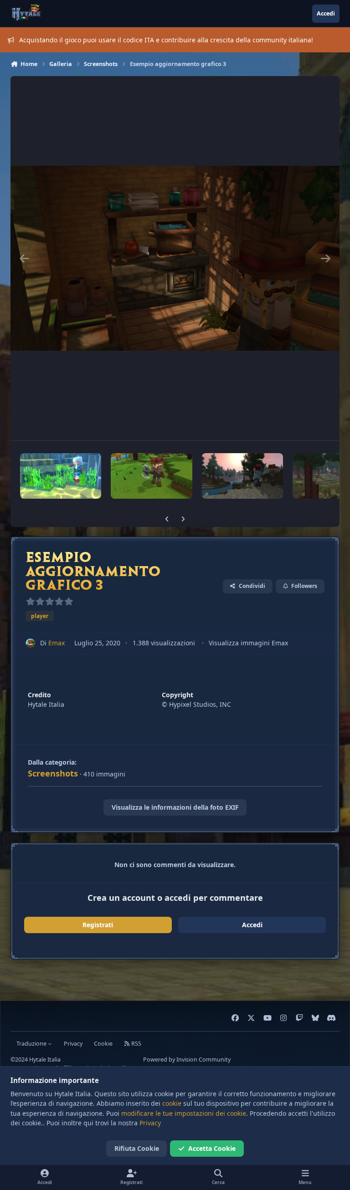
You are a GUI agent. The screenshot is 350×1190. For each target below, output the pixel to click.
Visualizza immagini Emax (248, 642)
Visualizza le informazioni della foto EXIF (175, 807)
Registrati (97, 924)
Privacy (73, 1043)
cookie (171, 1103)
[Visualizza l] (60, 476)
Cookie (103, 1043)
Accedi (252, 924)
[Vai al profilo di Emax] (30, 643)
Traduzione (32, 1043)
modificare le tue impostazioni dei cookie (183, 1113)
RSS (135, 1043)
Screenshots (53, 773)
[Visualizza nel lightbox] (175, 258)
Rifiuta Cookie (136, 1148)
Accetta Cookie (212, 1148)
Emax (56, 642)
